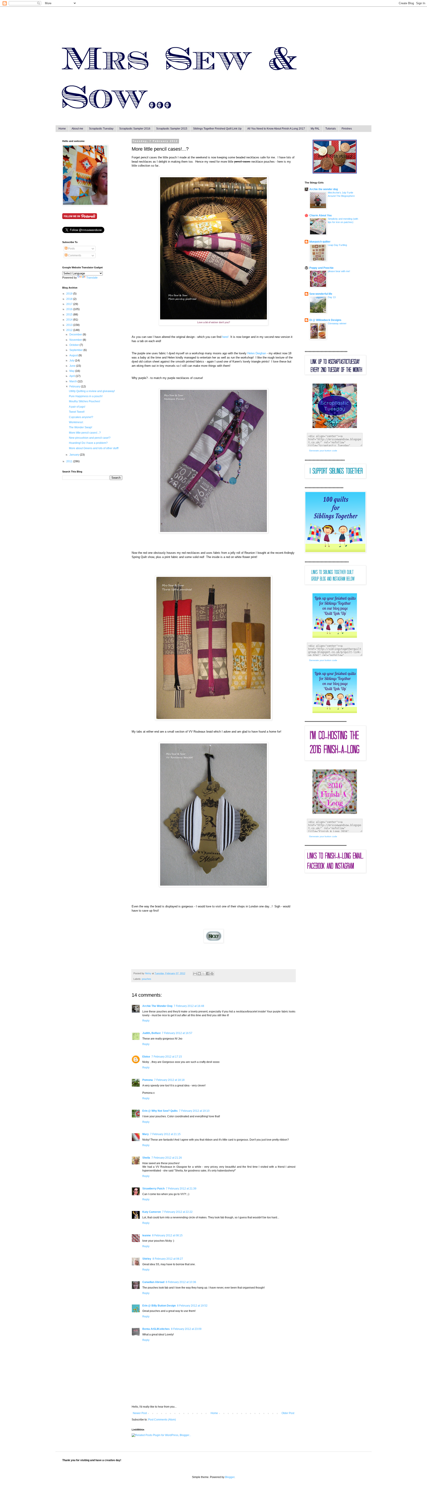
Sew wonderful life (320, 293)
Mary (145, 1134)
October (74, 345)
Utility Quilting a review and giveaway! (92, 391)
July (72, 360)
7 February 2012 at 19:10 (194, 1110)
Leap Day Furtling (337, 245)
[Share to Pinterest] (212, 973)
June (72, 365)
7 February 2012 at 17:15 (166, 1056)
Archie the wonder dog (323, 189)
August (74, 355)
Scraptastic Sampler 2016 (134, 128)
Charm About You (320, 215)
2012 (69, 330)
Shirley (146, 1258)
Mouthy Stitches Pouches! (84, 401)
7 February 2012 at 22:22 (177, 1211)
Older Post (288, 1413)
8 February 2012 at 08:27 (168, 1258)
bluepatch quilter (319, 241)
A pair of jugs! (77, 406)
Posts (71, 248)
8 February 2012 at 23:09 (186, 1329)
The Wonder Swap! (80, 427)
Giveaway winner (337, 323)
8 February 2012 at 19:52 (192, 1305)
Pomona (147, 1080)
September (76, 350)
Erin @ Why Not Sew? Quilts (160, 1110)
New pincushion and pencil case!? (90, 437)
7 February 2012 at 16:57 (177, 1033)
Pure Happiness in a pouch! (86, 396)
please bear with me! (339, 271)
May (72, 371)
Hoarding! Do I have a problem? (88, 442)
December (76, 334)
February (75, 386)
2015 (69, 314)
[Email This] (195, 973)
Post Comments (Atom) (162, 1419)
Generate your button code (323, 450)
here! (225, 337)
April (72, 376)
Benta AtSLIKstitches (156, 1329)
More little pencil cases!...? (85, 432)
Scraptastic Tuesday (101, 128)
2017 (69, 304)
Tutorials (330, 128)
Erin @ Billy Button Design (159, 1305)
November (76, 339)
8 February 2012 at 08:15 (167, 1235)
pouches (146, 979)
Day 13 (332, 297)
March (73, 381)
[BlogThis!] (199, 973)
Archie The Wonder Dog (157, 1006)
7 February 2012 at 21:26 (166, 1157)
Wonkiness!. (76, 422)
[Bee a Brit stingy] (335, 172)
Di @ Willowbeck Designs (325, 320)
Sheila (146, 1157)
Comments (74, 255)
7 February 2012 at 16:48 (189, 1006)
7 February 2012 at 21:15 (165, 1134)
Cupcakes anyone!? (81, 417)
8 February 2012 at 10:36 (181, 1282)
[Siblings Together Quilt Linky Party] (334, 712)
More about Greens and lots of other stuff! (94, 448)
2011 (69, 461)
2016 (69, 309)
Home (62, 128)
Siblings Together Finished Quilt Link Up (217, 128)
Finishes (347, 128)
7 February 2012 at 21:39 (181, 1188)
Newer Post (140, 1413)
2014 (69, 319)
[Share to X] (203, 973)
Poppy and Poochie (321, 267)
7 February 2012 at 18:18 (169, 1080)
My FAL (315, 128)
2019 (69, 293)
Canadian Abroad (153, 1282)
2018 (69, 299)
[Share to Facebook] (207, 973)
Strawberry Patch (153, 1188)
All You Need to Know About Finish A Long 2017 (276, 128)
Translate (92, 277)
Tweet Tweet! (77, 411)
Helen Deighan (256, 353)
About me (77, 128)
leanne (146, 1235)
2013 (69, 325)
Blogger (229, 1477)
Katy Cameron (151, 1211)
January (74, 454)
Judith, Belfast (151, 1033)
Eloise (146, 1056)
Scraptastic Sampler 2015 (171, 128)
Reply (145, 1020)
